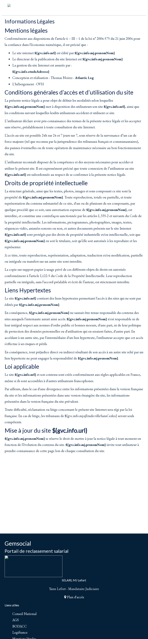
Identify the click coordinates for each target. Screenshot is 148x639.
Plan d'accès (75, 597)
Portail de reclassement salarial (36, 551)
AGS (15, 620)
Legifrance (20, 632)
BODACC (19, 626)
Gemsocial (18, 543)
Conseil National (24, 614)
